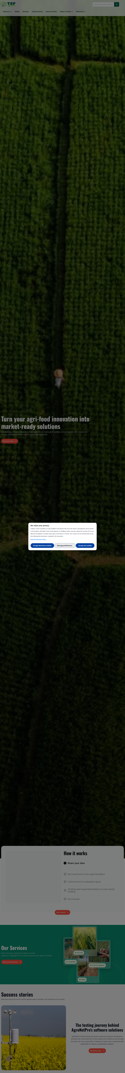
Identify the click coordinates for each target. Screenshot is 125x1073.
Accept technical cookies (42, 546)
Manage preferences (65, 546)
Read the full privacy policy (38, 539)
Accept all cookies (85, 546)
